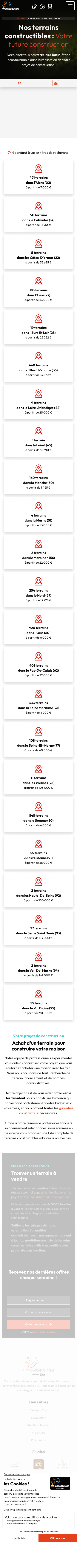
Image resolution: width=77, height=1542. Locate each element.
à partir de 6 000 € (38, 632)
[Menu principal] (70, 5)
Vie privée (38, 1432)
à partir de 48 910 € (38, 445)
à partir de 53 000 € (38, 520)
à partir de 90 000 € (38, 1008)
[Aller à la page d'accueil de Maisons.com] (10, 5)
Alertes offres (38, 1410)
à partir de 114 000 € (38, 933)
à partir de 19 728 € (38, 595)
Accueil (21, 18)
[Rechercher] (34, 6)
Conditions (51, 1332)
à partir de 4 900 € (38, 707)
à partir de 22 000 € (38, 557)
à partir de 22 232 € (38, 332)
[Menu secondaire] (56, 83)
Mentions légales (38, 1425)
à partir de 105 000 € (38, 782)
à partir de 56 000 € (38, 857)
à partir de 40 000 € (38, 745)
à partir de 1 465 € (38, 482)
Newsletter (38, 1418)
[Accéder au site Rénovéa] (62, 1464)
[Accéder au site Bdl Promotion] (38, 1464)
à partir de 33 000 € (38, 295)
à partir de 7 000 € (38, 182)
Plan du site (38, 1440)
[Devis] (50, 6)
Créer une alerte (36, 1324)
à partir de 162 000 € (38, 970)
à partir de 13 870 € (38, 370)
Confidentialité (38, 1332)
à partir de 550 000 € (38, 895)
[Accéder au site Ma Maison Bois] (14, 1464)
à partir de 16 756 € (38, 220)
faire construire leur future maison (46, 1197)
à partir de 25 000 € (38, 407)
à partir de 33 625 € (38, 257)
